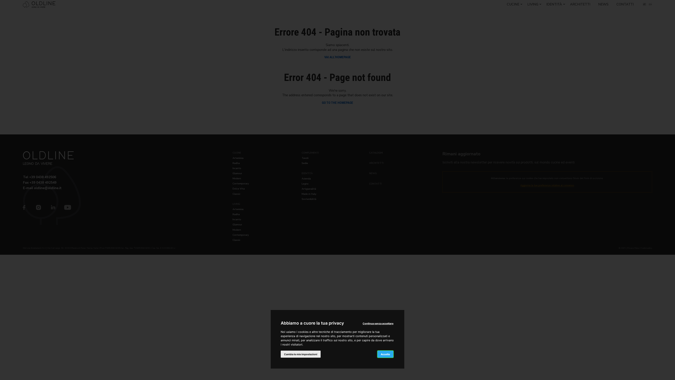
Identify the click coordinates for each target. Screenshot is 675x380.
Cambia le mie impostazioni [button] (300, 354)
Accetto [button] (385, 354)
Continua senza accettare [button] (378, 323)
